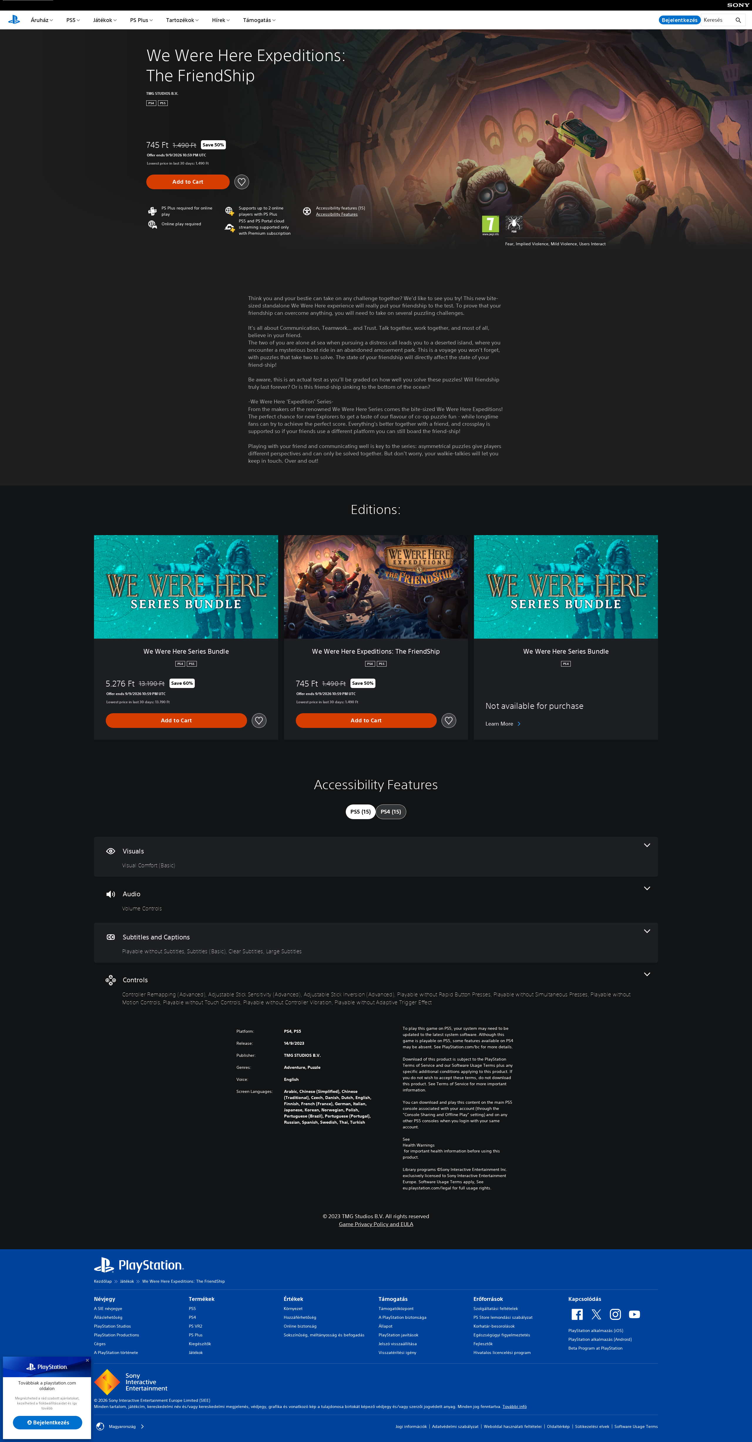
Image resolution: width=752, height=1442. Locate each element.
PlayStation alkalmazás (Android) (600, 1339)
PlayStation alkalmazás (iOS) (595, 1330)
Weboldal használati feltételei (513, 1426)
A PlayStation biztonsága (403, 1317)
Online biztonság (300, 1326)
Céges (100, 1343)
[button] (337, 214)
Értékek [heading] (293, 1299)
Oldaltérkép (558, 1426)
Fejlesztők (483, 1343)
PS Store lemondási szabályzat (503, 1317)
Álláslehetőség (108, 1317)
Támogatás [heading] (393, 1299)
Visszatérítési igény (397, 1352)
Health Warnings (419, 1145)
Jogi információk (411, 1426)
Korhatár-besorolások (494, 1326)
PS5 (70, 20)
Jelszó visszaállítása (398, 1343)
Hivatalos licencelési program (502, 1352)
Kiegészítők (200, 1343)
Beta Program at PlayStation (595, 1348)
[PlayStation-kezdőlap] (14, 20)
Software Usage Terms (636, 1426)
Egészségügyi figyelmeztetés (502, 1335)
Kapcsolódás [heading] (584, 1299)
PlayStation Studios (112, 1326)
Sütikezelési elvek (592, 1426)
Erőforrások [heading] (488, 1299)
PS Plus (139, 20)
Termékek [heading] (201, 1299)
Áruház (39, 20)
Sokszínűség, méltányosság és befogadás (324, 1335)
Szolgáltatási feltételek (496, 1308)
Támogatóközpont (396, 1308)
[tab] (360, 811)
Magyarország (122, 1426)
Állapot (385, 1326)
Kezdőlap (103, 1281)
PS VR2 (195, 1326)
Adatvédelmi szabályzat (455, 1426)
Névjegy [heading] (104, 1299)
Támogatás (257, 20)
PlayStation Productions (116, 1335)
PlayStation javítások (398, 1335)
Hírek (218, 20)
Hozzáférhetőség (300, 1317)
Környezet (293, 1308)
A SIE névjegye (108, 1308)
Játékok (102, 20)
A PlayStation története (116, 1352)
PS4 (192, 1317)
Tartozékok (180, 20)
